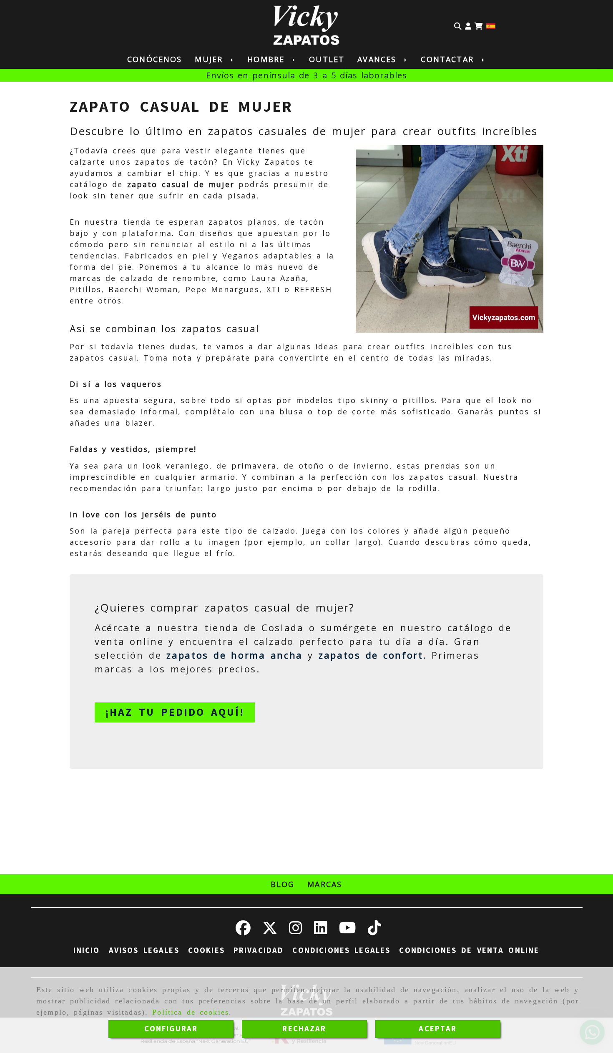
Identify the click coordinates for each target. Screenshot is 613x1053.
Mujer (211, 59)
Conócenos (154, 59)
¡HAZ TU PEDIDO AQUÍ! (174, 712)
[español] (490, 25)
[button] (468, 25)
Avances (378, 59)
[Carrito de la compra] (479, 25)
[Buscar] (457, 25)
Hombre (268, 59)
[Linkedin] (321, 931)
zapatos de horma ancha (234, 655)
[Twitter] (269, 931)
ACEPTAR (438, 1029)
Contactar (449, 59)
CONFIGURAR (171, 1029)
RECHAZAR (304, 1029)
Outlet (326, 59)
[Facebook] (243, 931)
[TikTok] (374, 931)
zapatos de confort (371, 655)
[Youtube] (347, 931)
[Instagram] (295, 931)
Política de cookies (190, 1012)
